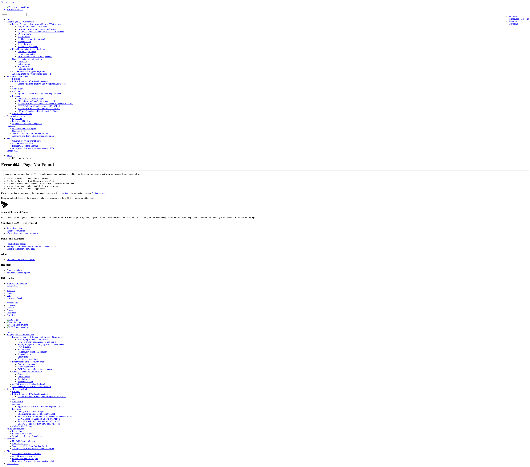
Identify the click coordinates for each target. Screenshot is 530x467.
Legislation (17, 118)
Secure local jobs (25, 44)
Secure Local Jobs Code (17, 76)
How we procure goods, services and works (37, 29)
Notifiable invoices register (18, 272)
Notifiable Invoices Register (24, 128)
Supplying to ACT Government (20, 22)
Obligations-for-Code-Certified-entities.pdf (36, 101)
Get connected (24, 64)
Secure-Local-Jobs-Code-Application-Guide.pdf (39, 108)
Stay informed (24, 66)
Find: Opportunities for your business (28, 49)
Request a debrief (25, 69)
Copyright (11, 315)
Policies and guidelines (28, 46)
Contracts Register (20, 131)
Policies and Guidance (22, 121)
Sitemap (10, 308)
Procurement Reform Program (25, 146)
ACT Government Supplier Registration (29, 71)
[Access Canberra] (17, 325)
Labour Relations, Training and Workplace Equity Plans (42, 84)
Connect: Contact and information (27, 59)
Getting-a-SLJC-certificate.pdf (31, 98)
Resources (16, 96)
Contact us (513, 24)
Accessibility (12, 303)
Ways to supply (24, 34)
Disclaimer (11, 312)
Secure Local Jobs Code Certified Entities (30, 133)
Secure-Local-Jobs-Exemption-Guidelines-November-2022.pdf (45, 103)
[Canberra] (12, 320)
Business (16, 79)
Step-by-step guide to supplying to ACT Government (41, 31)
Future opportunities (26, 54)
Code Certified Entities (22, 113)
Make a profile (24, 36)
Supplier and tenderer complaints (21, 249)
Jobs (8, 295)
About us (513, 21)
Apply (15, 86)
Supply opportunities (16, 231)
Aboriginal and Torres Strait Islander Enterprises (33, 136)
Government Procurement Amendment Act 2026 (33, 148)
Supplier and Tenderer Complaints (27, 123)
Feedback (11, 290)
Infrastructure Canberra (519, 19)
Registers (11, 126)
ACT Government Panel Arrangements (35, 56)
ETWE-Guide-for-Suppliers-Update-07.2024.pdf (39, 106)
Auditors (16, 91)
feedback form (98, 193)
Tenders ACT (515, 16)
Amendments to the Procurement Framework (31, 74)
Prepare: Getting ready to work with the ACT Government (37, 24)
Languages (11, 305)
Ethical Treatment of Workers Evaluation (30, 81)
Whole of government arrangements (22, 233)
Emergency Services (15, 298)
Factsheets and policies (16, 244)
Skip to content (7, 2)
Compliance (17, 89)
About (9, 138)
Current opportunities (27, 51)
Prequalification (24, 41)
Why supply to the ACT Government (34, 27)
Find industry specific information (32, 39)
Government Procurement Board (26, 141)
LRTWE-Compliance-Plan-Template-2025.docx (39, 111)
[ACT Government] (18, 327)
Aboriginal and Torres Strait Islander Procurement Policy (31, 246)
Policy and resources (16, 116)
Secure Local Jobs (14, 228)
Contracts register (14, 270)
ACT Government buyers (23, 143)
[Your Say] (14, 322)
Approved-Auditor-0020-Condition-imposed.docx (39, 94)
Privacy (10, 310)
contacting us (64, 193)
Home (9, 19)
